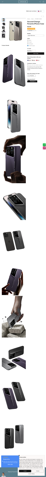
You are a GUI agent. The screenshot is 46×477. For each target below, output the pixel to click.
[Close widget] (19, 455)
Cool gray (31, 43)
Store (32, 19)
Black (30, 40)
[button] (23, 2)
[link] (31, 473)
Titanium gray (32, 45)
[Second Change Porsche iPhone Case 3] (3, 31)
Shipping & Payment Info (13, 471)
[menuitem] (41, 16)
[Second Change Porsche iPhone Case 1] (3, 23)
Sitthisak (16, 465)
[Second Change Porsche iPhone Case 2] (3, 27)
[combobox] (40, 11)
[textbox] (40, 11)
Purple (30, 42)
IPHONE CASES (38, 19)
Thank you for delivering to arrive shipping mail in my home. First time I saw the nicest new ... (16, 462)
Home (28, 19)
